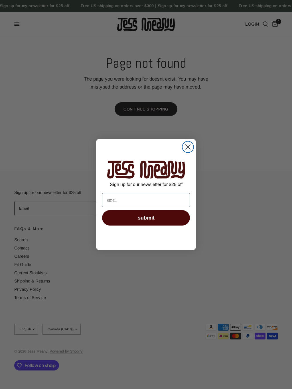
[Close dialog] (188, 147)
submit (146, 218)
